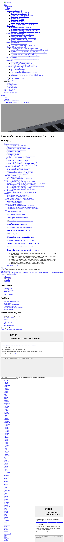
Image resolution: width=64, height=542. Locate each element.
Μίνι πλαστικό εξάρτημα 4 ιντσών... (19, 230)
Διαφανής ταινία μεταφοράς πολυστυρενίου (22, 24)
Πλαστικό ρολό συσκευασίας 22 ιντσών (21, 41)
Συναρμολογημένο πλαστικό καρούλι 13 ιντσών (23, 38)
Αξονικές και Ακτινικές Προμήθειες (16, 71)
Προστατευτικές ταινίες (13, 42)
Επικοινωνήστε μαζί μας (10, 92)
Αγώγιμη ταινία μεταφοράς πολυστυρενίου (22, 15)
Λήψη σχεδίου (11, 83)
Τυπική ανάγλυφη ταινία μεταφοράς (20, 12)
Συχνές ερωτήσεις (12, 87)
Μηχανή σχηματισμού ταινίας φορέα (20, 62)
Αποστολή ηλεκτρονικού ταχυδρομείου (11, 329)
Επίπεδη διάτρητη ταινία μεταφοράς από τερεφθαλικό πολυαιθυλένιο (29, 53)
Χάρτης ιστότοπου (5, 271)
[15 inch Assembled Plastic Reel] (20, 246)
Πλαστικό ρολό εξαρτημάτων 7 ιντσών (21, 36)
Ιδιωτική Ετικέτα (11, 86)
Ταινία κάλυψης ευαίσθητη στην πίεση (21, 27)
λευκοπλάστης (4, 272)
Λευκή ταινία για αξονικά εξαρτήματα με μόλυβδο (24, 72)
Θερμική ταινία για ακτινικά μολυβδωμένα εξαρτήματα (25, 74)
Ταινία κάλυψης (11, 26)
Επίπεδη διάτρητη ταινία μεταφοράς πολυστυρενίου (24, 48)
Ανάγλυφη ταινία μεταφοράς (14, 11)
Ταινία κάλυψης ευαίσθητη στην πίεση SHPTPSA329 (25, 30)
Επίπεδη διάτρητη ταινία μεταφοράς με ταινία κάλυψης (25, 56)
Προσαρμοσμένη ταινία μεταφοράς (20, 14)
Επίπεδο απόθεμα (12, 57)
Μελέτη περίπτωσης (9, 89)
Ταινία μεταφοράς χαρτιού (17, 21)
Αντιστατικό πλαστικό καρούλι (15, 33)
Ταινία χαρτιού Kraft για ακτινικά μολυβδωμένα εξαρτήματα (27, 75)
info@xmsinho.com (9, 317)
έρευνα (9, 265)
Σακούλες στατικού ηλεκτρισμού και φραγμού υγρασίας (22, 66)
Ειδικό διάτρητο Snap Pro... (17, 224)
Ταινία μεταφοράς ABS (17, 18)
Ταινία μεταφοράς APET (17, 20)
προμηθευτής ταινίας (48, 272)
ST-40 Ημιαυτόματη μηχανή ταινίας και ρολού (23, 65)
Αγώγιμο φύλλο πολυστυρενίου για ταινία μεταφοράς (25, 59)
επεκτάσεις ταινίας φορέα (35, 272)
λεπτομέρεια (14, 265)
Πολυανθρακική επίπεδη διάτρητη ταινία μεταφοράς (24, 51)
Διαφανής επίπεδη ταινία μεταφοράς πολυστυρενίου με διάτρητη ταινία (29, 50)
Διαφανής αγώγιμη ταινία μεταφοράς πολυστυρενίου (24, 23)
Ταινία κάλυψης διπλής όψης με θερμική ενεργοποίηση (25, 32)
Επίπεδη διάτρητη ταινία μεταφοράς (16, 47)
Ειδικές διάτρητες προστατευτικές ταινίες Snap (23, 45)
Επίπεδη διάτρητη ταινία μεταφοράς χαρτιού (22, 54)
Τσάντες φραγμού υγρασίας (18, 69)
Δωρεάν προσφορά (12, 84)
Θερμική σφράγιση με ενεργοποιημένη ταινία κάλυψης (25, 29)
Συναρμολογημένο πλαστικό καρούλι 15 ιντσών (23, 39)
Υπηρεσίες (7, 291)
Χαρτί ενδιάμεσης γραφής (17, 78)
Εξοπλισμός (10, 60)
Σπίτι (5, 5)
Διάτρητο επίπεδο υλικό (14, 274)
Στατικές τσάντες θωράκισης (18, 68)
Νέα (8, 8)
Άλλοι (9, 77)
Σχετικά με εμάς (8, 6)
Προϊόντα (6, 9)
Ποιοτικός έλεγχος (9, 80)
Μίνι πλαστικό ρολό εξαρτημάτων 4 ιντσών (22, 35)
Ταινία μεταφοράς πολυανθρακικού (20, 17)
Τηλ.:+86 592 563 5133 (10, 319)
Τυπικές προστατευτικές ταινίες (19, 44)
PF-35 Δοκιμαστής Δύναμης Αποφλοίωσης (22, 63)
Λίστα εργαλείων (8, 90)
